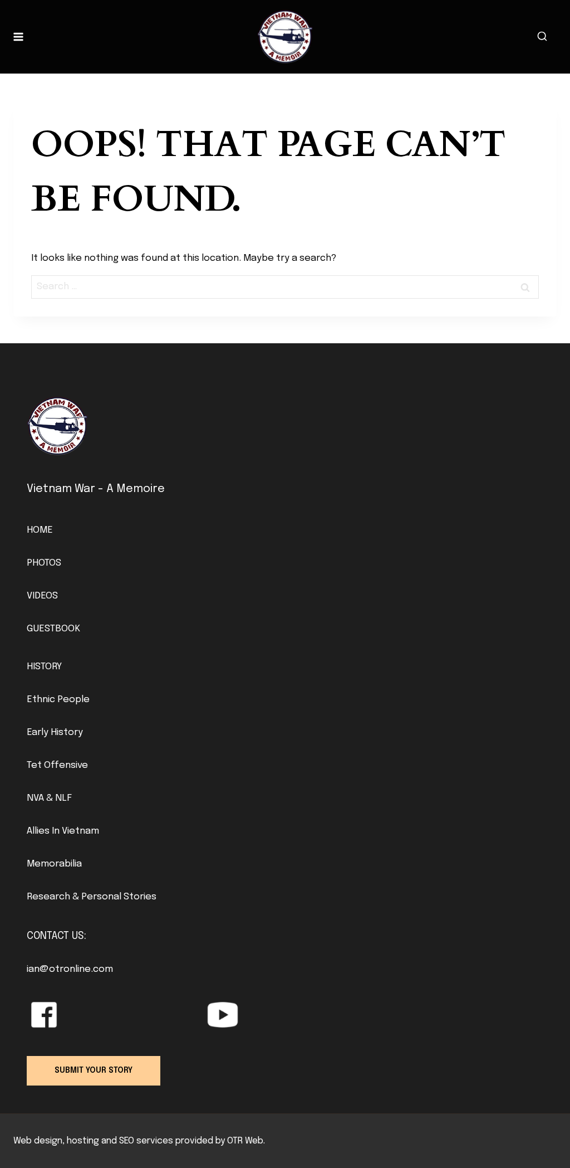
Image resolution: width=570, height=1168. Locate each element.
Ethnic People (58, 699)
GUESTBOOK (53, 629)
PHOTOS (44, 563)
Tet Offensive (57, 765)
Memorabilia (54, 864)
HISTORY (44, 666)
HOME (40, 530)
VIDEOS (42, 596)
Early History (55, 732)
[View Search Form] (542, 36)
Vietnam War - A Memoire (96, 489)
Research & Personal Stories (91, 897)
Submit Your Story (93, 1070)
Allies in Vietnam (63, 831)
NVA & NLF (49, 798)
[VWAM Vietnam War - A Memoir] (285, 37)
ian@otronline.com (70, 969)
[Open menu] (18, 36)
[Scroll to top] (542, 1135)
